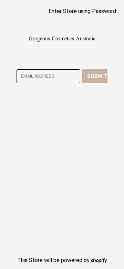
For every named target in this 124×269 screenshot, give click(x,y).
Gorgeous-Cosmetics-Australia (62, 38)
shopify (99, 260)
